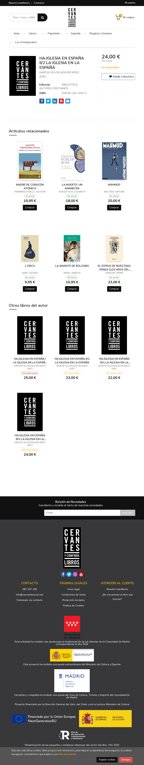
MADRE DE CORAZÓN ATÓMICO (30, 186)
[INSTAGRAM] (75, 574)
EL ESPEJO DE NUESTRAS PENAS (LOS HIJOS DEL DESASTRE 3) (114, 267)
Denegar (125, 759)
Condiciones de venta (73, 594)
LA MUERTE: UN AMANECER (72, 186)
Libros (33, 33)
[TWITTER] (69, 574)
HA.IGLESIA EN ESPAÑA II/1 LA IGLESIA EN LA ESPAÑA (72, 360)
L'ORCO (30, 266)
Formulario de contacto (29, 600)
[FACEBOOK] (63, 574)
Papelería (54, 33)
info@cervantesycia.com (29, 594)
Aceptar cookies (107, 759)
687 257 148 (30, 589)
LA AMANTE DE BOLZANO (72, 266)
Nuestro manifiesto (19, 3)
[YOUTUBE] (81, 574)
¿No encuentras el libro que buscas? (117, 597)
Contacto (39, 3)
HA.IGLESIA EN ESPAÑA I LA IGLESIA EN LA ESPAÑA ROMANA (30, 360)
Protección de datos (73, 600)
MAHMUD (114, 184)
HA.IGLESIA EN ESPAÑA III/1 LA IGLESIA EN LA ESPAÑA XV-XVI (114, 360)
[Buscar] (42, 17)
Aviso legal (73, 589)
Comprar (30, 207)
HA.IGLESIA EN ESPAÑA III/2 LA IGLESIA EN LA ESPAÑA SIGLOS (30, 437)
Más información (67, 754)
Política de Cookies (73, 605)
